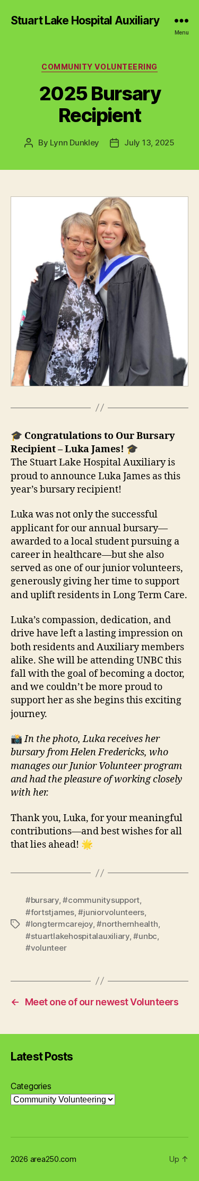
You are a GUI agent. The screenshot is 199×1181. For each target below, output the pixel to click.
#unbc (145, 936)
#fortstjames (49, 912)
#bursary (42, 900)
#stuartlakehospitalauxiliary (77, 936)
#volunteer (45, 948)
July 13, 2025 (149, 142)
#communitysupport (101, 900)
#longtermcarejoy (59, 924)
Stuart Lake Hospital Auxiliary (85, 20)
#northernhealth (127, 924)
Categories (31, 1086)
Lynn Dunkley (74, 142)
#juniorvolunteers (111, 912)
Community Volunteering (99, 66)
